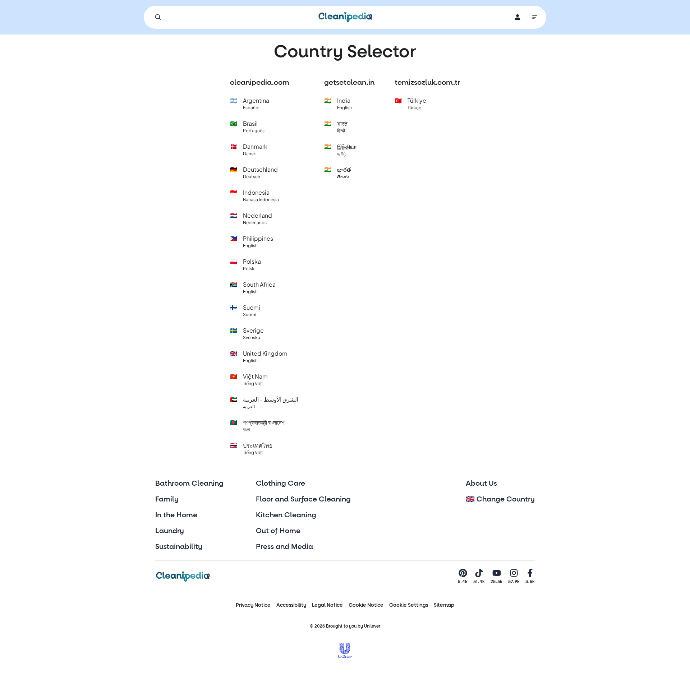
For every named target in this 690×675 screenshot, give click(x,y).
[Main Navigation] (534, 17)
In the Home (176, 515)
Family (167, 499)
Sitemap (444, 605)
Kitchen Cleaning (286, 515)
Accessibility (291, 605)
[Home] (345, 17)
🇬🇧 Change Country (500, 499)
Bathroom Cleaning (189, 483)
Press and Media (284, 546)
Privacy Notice (253, 605)
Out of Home (278, 531)
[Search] (158, 17)
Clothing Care (280, 483)
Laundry (169, 531)
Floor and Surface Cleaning (303, 499)
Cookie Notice (366, 605)
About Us (481, 483)
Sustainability (178, 546)
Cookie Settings (408, 605)
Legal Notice (327, 605)
